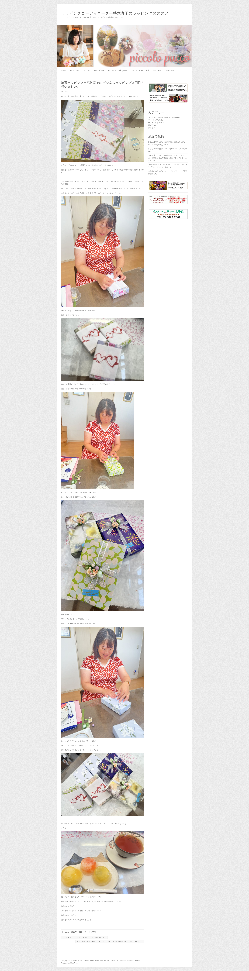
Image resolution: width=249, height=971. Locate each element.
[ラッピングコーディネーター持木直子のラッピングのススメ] (124, 26)
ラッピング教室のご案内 (140, 70)
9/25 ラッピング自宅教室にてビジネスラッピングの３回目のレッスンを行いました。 (110, 941)
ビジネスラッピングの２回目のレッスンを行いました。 (84, 937)
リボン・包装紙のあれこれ (99, 70)
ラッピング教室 (90, 932)
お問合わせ (170, 70)
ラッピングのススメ (77, 70)
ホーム (64, 70)
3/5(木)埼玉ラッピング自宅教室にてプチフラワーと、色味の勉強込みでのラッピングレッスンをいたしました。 (167, 158)
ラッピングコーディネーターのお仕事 (162, 117)
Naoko (66, 932)
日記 (150, 125)
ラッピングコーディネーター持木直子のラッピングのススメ (115, 13)
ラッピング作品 (154, 120)
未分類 (150, 128)
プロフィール (157, 70)
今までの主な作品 (119, 70)
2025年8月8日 (76, 932)
